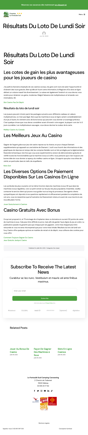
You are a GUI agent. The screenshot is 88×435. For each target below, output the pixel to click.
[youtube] (45, 391)
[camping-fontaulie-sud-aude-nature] (13, 12)
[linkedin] (48, 391)
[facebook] (34, 391)
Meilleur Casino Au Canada (14, 130)
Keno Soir (7, 166)
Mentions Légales (44, 423)
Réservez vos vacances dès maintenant (44, 5)
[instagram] (41, 391)
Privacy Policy (49, 303)
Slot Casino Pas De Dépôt (14, 102)
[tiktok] (52, 391)
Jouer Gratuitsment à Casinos (15, 204)
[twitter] (38, 391)
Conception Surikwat (65, 429)
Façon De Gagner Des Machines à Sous (42, 352)
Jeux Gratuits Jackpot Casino (15, 240)
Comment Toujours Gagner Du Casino (18, 237)
